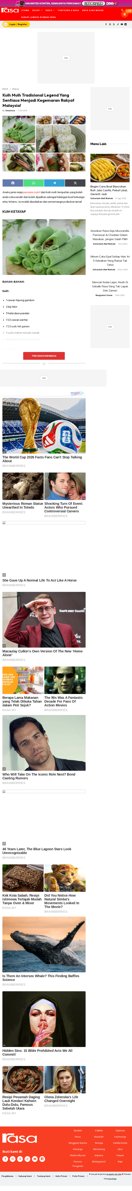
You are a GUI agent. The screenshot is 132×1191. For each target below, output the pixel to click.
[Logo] (10, 10)
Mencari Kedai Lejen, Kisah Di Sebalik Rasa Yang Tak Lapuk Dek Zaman (110, 286)
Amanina (10, 110)
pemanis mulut (31, 192)
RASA (5, 88)
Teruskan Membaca (44, 355)
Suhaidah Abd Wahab (101, 198)
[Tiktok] (118, 25)
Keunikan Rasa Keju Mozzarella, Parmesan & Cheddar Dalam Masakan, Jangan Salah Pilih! (110, 235)
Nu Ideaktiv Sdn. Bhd (114, 1174)
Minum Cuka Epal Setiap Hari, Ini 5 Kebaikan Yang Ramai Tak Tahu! (110, 260)
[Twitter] (114, 25)
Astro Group (112, 1179)
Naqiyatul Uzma (104, 295)
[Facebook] (106, 25)
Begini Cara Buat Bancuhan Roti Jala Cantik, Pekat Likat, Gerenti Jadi (109, 190)
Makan (15, 88)
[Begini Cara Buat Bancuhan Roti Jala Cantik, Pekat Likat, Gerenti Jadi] (110, 168)
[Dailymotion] (126, 25)
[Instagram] (110, 25)
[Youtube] (122, 25)
